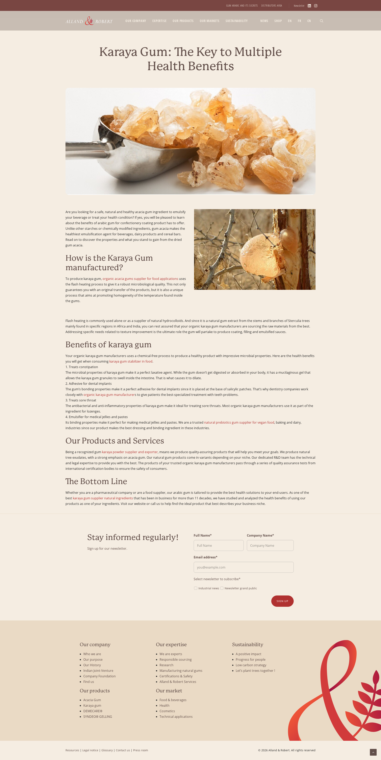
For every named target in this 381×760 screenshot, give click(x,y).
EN (290, 21)
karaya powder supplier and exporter (130, 452)
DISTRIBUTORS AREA (271, 5)
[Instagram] (315, 5)
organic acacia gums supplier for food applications (140, 279)
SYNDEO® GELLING (97, 716)
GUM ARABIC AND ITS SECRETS (242, 5)
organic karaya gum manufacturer (109, 394)
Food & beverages (173, 700)
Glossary (107, 750)
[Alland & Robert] (89, 20)
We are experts (171, 654)
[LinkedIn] (309, 5)
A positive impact (248, 654)
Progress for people (251, 659)
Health (164, 705)
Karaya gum (92, 705)
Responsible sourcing (176, 659)
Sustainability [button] (237, 21)
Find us (88, 682)
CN (309, 21)
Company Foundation (99, 676)
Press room (140, 750)
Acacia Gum (92, 700)
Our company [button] (135, 21)
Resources (72, 750)
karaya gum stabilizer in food (130, 361)
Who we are (92, 654)
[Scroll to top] (373, 752)
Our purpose (93, 659)
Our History (92, 665)
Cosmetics (167, 711)
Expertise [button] (159, 21)
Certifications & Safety (176, 676)
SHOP (278, 21)
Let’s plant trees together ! (255, 670)
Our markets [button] (209, 21)
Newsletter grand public (241, 588)
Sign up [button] (282, 601)
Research (166, 665)
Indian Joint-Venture (98, 670)
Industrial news (208, 588)
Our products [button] (183, 21)
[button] (323, 21)
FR (299, 21)
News (264, 21)
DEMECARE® (92, 711)
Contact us (123, 750)
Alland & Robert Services (178, 682)
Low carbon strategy (251, 665)
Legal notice (90, 750)
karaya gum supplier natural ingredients (103, 498)
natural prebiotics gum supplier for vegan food (239, 422)
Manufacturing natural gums (181, 670)
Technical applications (176, 716)
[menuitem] (242, 5)
